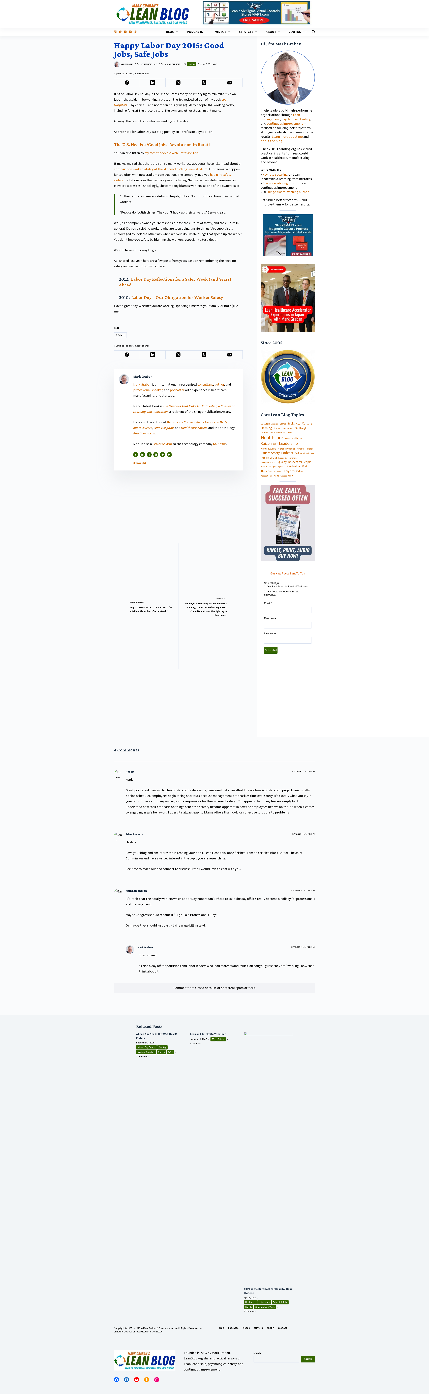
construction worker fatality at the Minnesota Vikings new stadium (160, 169)
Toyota (289, 470)
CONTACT (296, 32)
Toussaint (278, 471)
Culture (307, 424)
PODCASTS (195, 32)
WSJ (290, 475)
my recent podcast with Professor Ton (171, 153)
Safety (191, 64)
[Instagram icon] (162, 454)
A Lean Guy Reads (146, 1047)
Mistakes (300, 449)
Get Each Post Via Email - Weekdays (287, 586)
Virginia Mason (266, 476)
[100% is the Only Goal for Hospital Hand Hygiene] (268, 1158)
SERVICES (246, 32)
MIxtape (310, 448)
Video (299, 471)
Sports (281, 466)
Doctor (277, 428)
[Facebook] (120, 32)
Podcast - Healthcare (304, 453)
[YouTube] (130, 32)
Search (257, 1353)
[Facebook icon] (135, 454)
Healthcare (272, 438)
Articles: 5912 (139, 463)
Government (279, 432)
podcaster (177, 390)
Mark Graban (142, 384)
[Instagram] (125, 32)
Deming (266, 428)
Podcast (287, 453)
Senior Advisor (162, 444)
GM (271, 432)
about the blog (271, 141)
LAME (275, 444)
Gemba (264, 432)
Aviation (274, 424)
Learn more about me (287, 136)
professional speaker (147, 390)
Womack (284, 476)
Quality (282, 462)
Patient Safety (270, 453)
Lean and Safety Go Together (208, 1034)
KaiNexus (219, 444)
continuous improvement (285, 123)
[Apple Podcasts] (135, 32)
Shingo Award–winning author (287, 192)
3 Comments (142, 1056)
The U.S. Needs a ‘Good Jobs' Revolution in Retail (162, 144)
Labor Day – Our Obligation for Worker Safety (177, 297)
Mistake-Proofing (286, 449)
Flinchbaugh (301, 428)
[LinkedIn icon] (142, 454)
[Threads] (178, 82)
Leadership (288, 443)
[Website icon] (149, 454)
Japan (287, 438)
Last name (270, 633)
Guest (289, 433)
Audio (267, 423)
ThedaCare (266, 471)
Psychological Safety (268, 462)
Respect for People (299, 462)
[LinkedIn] (115, 32)
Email (268, 603)
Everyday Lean (287, 428)
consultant (205, 384)
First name (270, 618)
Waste (276, 476)
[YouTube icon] (169, 454)
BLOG (170, 32)
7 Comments (250, 1311)
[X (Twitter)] (204, 82)
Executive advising (275, 183)
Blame (283, 423)
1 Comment (195, 1043)
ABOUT (271, 32)
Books (291, 424)
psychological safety (296, 119)
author (219, 384)
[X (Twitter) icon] (155, 454)
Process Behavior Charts (287, 458)
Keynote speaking (275, 174)
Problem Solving (269, 457)
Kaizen (266, 443)
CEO (298, 424)
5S (262, 424)
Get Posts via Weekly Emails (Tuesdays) (281, 593)
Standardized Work (297, 466)
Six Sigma (273, 467)
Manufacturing (268, 449)
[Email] (230, 82)
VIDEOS (220, 32)
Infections (265, 1302)
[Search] (313, 32)
